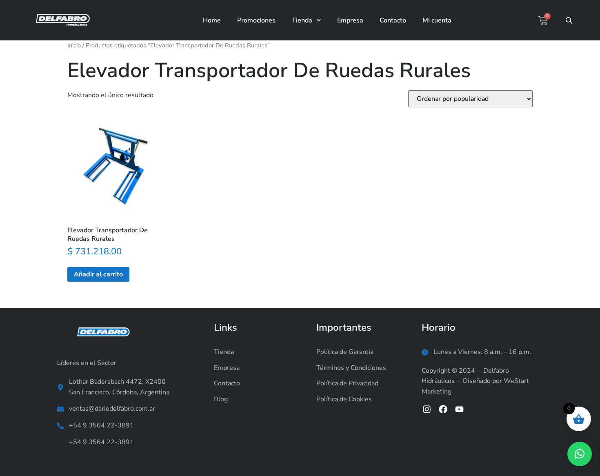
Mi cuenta (436, 20)
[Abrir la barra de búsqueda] (570, 20)
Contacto (393, 20)
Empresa (350, 20)
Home (212, 20)
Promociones (256, 20)
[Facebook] (443, 409)
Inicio (74, 45)
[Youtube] (459, 409)
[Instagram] (427, 409)
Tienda (302, 20)
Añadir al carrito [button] (98, 274)
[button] (579, 454)
